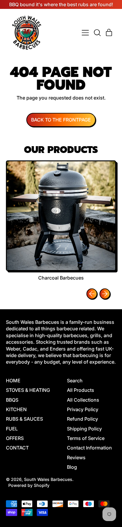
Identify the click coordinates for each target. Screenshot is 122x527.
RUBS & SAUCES (24, 419)
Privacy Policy (82, 409)
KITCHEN (16, 409)
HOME (13, 381)
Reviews (76, 457)
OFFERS (15, 438)
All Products (80, 390)
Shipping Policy (84, 429)
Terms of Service (86, 438)
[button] (97, 33)
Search (75, 381)
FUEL (12, 429)
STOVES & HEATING (28, 390)
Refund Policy (82, 419)
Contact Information (89, 448)
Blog (72, 467)
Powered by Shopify (28, 485)
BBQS (12, 400)
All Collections (83, 400)
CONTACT (17, 448)
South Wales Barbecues (48, 479)
